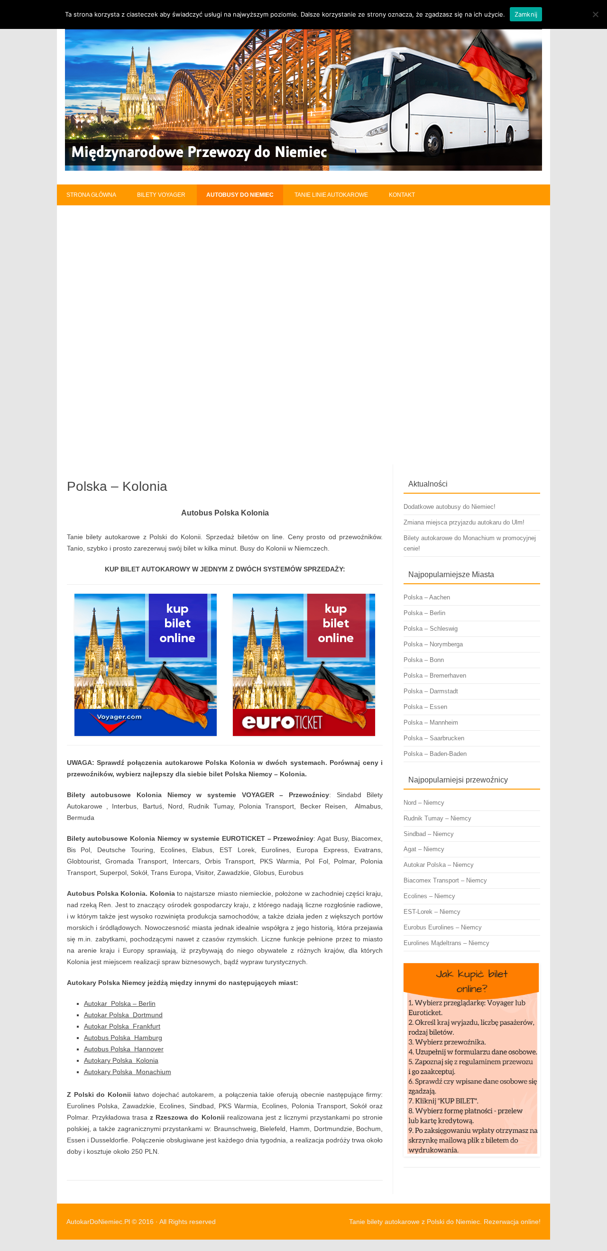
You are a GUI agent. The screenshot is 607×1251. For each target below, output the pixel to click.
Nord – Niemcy (424, 802)
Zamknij (526, 14)
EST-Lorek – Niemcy (432, 911)
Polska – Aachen (427, 597)
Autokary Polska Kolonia (121, 1060)
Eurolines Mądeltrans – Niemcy (446, 943)
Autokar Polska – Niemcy (439, 864)
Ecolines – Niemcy (429, 896)
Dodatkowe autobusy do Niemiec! (450, 506)
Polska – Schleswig (431, 628)
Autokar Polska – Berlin (120, 1003)
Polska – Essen (425, 706)
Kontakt (402, 195)
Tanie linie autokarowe (331, 195)
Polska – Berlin (424, 612)
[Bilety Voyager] (146, 665)
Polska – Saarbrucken (434, 738)
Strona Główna (91, 195)
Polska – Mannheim (431, 722)
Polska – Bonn (424, 659)
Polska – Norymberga (433, 644)
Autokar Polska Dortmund (123, 1015)
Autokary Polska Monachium (127, 1072)
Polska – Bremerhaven (435, 675)
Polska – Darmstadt (431, 691)
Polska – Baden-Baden (435, 753)
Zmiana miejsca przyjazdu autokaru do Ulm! (464, 522)
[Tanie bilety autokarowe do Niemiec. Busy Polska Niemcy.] (303, 168)
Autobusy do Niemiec (240, 195)
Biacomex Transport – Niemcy (445, 880)
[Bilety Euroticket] (303, 665)
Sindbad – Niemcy (429, 833)
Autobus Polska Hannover (124, 1049)
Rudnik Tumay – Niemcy (437, 818)
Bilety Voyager (161, 195)
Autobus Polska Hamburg (123, 1037)
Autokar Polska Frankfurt (122, 1026)
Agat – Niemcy (424, 849)
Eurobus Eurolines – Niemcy (443, 927)
